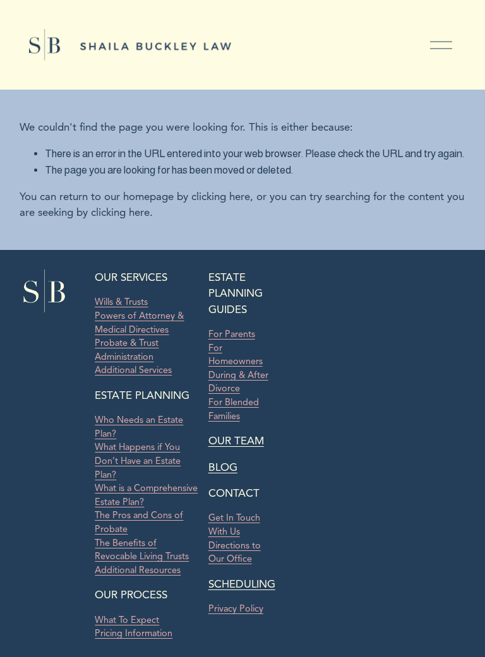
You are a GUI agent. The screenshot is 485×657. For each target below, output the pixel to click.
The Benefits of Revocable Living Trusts (142, 549)
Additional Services (133, 370)
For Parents (231, 334)
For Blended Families (233, 409)
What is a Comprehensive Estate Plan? (146, 494)
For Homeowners (235, 354)
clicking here (220, 196)
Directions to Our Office (234, 552)
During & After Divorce (238, 381)
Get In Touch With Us (234, 524)
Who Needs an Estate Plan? (139, 426)
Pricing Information (133, 633)
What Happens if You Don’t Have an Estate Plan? (138, 460)
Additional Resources (138, 570)
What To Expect (127, 619)
